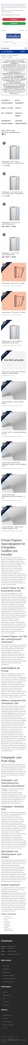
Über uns (5, 992)
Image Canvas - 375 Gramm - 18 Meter (13, 312)
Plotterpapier (7, 922)
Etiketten (6, 927)
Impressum (6, 1005)
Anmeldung (6, 965)
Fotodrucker (7, 921)
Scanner (6, 919)
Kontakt (5, 1028)
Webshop (3, 55)
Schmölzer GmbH (12, 1040)
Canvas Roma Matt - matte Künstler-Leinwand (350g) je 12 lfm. (13, 527)
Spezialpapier (7, 925)
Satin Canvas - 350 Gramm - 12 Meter (13, 283)
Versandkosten (7, 995)
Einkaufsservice (7, 1021)
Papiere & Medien (13, 55)
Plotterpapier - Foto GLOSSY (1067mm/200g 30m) (10, 253)
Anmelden (3, 30)
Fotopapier (6, 924)
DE (26, 30)
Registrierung (6, 972)
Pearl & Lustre (7, 108)
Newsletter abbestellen (9, 978)
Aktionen (5, 1018)
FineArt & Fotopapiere (6, 57)
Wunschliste (21, 30)
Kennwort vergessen (8, 981)
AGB (4, 998)
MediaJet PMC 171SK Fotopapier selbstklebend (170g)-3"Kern (12, 342)
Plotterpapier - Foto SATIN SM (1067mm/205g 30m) (11, 223)
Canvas (18, 108)
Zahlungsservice (7, 1015)
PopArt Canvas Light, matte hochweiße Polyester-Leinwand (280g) (13, 372)
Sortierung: (4, 132)
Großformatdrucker (8, 918)
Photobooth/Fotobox (9, 930)
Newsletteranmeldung (9, 975)
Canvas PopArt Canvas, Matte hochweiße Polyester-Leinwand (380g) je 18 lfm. (14, 464)
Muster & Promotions (8, 1024)
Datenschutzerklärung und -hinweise (10, 14)
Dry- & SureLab (6, 113)
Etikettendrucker (8, 929)
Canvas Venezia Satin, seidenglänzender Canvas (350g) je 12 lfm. (13, 496)
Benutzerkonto (7, 969)
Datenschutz (6, 1001)
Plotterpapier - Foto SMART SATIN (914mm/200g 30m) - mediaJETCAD (13, 192)
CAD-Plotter (7, 916)
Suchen (14, 43)
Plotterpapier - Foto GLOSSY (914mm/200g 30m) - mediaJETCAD (13, 162)
